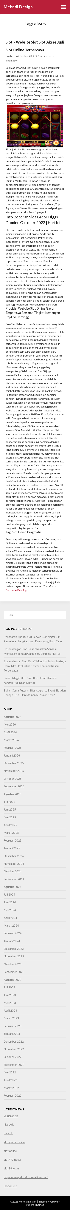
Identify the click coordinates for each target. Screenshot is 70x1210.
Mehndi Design (18, 6)
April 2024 (10, 917)
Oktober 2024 (12, 871)
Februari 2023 (12, 1026)
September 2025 (14, 786)
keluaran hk (11, 1116)
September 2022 (14, 1064)
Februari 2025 (12, 840)
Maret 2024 (11, 925)
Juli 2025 (9, 801)
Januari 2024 (12, 941)
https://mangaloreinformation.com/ (26, 1177)
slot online (10, 1150)
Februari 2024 (12, 933)
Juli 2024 (9, 894)
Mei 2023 (10, 1002)
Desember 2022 (14, 1041)
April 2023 (10, 1010)
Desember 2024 (14, 856)
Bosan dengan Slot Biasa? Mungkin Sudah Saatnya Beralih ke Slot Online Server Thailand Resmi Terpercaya (35, 666)
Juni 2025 (10, 809)
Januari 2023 (12, 1033)
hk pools (9, 1124)
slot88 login (11, 1168)
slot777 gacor (12, 1159)
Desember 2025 (14, 763)
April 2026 (10, 732)
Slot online (10, 1186)
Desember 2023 (14, 948)
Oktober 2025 (12, 778)
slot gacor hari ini (14, 1142)
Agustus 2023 (12, 979)
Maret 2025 (11, 832)
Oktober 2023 (12, 964)
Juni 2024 (10, 902)
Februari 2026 (12, 747)
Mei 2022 (10, 1072)
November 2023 (14, 956)
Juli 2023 (9, 987)
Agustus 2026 (12, 716)
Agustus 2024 (12, 886)
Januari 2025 (12, 848)
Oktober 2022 (12, 1056)
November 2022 (14, 1049)
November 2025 (14, 770)
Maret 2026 (11, 740)
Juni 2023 (10, 995)
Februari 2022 (12, 1095)
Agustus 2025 (12, 794)
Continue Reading (16, 590)
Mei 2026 (10, 724)
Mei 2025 (10, 817)
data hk (8, 1133)
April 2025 (10, 825)
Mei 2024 (10, 910)
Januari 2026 (12, 755)
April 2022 (10, 1080)
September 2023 (14, 971)
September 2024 (14, 879)
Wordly (52, 1201)
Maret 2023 (11, 1018)
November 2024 (14, 863)
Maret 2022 (11, 1087)
